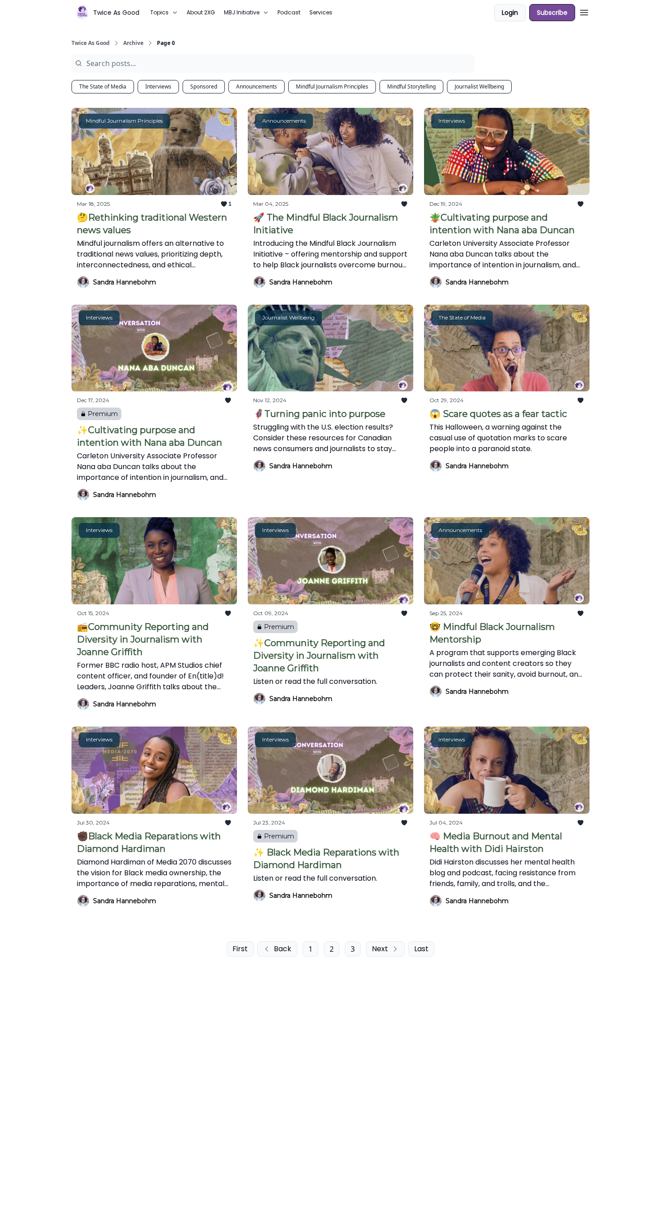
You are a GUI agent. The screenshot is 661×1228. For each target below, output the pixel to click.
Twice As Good (90, 43)
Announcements (256, 86)
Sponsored (203, 86)
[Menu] (584, 11)
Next (380, 949)
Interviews (158, 86)
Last (421, 949)
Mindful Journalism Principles (332, 86)
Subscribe (552, 12)
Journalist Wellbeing (479, 86)
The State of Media (102, 86)
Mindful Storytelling (411, 86)
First (240, 949)
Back (282, 949)
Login (510, 12)
